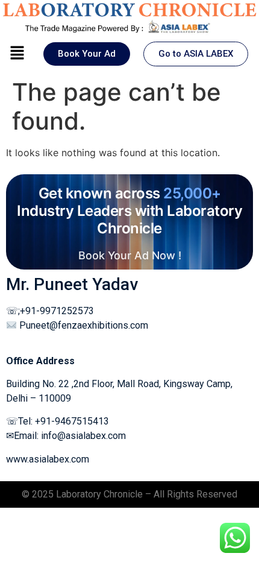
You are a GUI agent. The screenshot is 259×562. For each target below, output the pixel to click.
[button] (17, 53)
